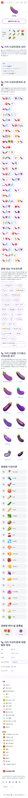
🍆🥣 (5, 163)
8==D (18, 334)
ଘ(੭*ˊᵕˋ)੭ (12, 324)
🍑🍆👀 (16, 233)
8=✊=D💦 (19, 290)
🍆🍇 (17, 217)
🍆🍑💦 (6, 98)
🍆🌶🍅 (6, 146)
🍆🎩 (17, 211)
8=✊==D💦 (6, 329)
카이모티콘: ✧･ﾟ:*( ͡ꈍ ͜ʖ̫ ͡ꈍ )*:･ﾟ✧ (12, 68)
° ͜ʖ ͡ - (11, 319)
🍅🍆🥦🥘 (7, 141)
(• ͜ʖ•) (19, 314)
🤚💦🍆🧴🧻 (9, 114)
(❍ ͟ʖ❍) (16, 300)
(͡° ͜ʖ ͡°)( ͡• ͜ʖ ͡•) (16, 295)
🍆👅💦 (6, 217)
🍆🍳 (14, 163)
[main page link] (2, 2)
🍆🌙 (5, 179)
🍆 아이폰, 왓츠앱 (9, 71)
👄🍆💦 (6, 109)
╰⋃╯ (12, 314)
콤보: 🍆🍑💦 (8, 66)
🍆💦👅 (18, 173)
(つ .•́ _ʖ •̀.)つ (6, 300)
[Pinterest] (9, 782)
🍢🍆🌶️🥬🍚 (9, 254)
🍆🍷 (17, 190)
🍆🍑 (17, 119)
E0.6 (12, 670)
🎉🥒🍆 (6, 157)
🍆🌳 (14, 168)
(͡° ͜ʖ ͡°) (4, 310)
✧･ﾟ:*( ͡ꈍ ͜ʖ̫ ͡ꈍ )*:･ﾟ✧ (8, 286)
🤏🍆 (17, 130)
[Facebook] (3, 782)
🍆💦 (5, 125)
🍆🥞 (5, 168)
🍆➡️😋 (6, 136)
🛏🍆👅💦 (7, 184)
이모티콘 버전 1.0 (11, 54)
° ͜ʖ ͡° (3, 324)
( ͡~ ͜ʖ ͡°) (4, 314)
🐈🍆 (20, 141)
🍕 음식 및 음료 (16, 50)
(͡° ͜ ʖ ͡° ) (20, 310)
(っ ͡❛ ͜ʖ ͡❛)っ (5, 295)
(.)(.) (11, 290)
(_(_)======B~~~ (7, 334)
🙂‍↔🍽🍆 (18, 157)
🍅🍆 (17, 206)
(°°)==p (19, 319)
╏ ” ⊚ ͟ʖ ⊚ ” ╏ (7, 305)
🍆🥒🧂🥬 (7, 152)
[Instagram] (19, 782)
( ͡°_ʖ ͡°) (4, 319)
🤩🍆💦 (6, 195)
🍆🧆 (17, 227)
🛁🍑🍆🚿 (7, 103)
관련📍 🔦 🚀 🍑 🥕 (9, 73)
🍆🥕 (5, 233)
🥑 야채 (7, 52)
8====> (4, 338)
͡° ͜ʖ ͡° (20, 286)
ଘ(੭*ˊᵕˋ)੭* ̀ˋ (19, 305)
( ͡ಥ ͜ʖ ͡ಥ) (11, 310)
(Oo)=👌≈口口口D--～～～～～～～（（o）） (14, 344)
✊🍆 (17, 136)
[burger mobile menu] (25, 2)
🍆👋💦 (6, 260)
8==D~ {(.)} (17, 329)
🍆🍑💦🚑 (17, 125)
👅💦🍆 (18, 98)
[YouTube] (16, 782)
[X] (6, 782)
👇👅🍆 (6, 130)
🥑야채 (13, 657)
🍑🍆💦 (6, 249)
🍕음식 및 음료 (14, 653)
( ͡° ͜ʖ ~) (4, 290)
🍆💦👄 (6, 119)
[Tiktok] (13, 782)
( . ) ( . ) (13, 338)
